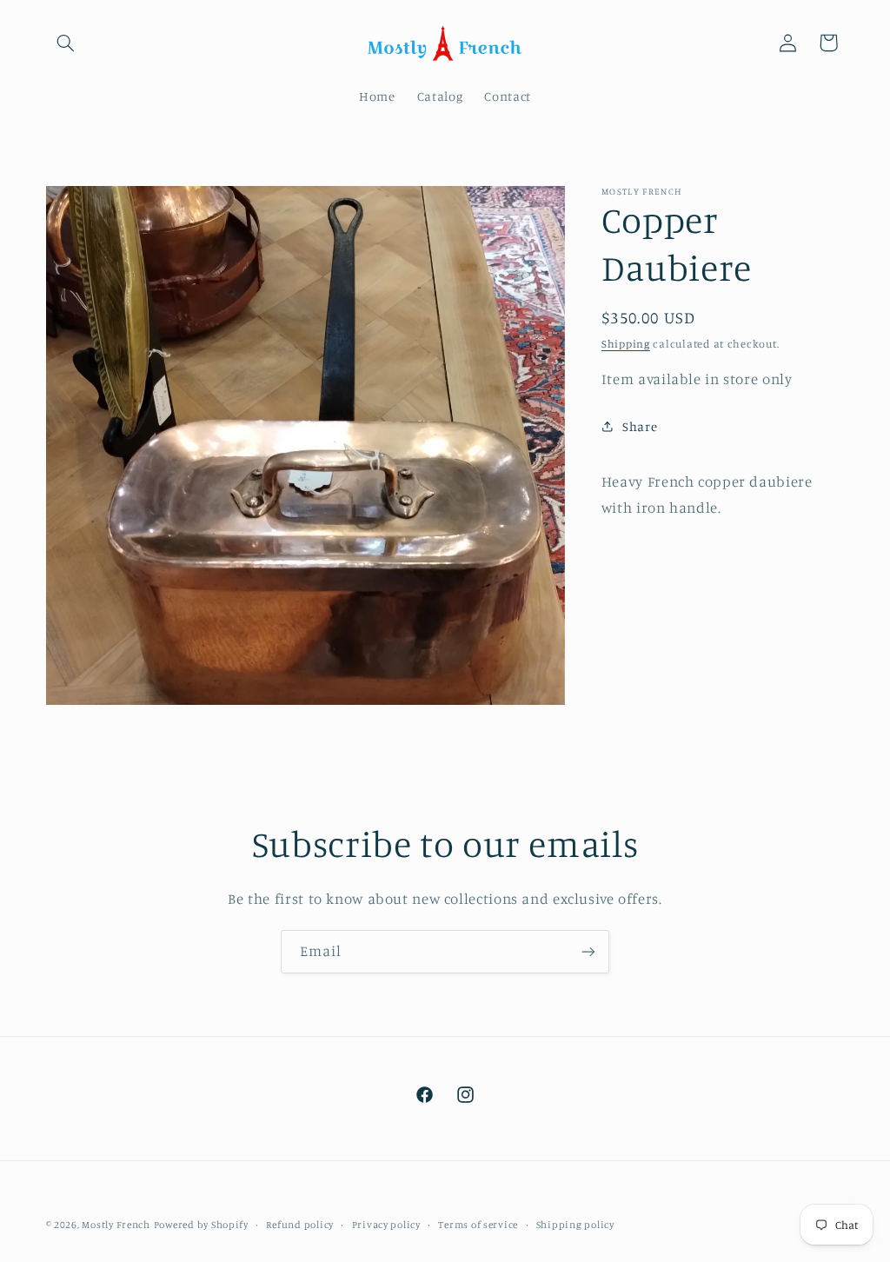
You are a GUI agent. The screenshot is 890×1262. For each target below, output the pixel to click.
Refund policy (300, 1225)
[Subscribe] (588, 951)
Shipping (625, 343)
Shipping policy (575, 1225)
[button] (66, 43)
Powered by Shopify (201, 1225)
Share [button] (639, 426)
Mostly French (116, 1225)
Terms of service (478, 1225)
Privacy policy (386, 1225)
